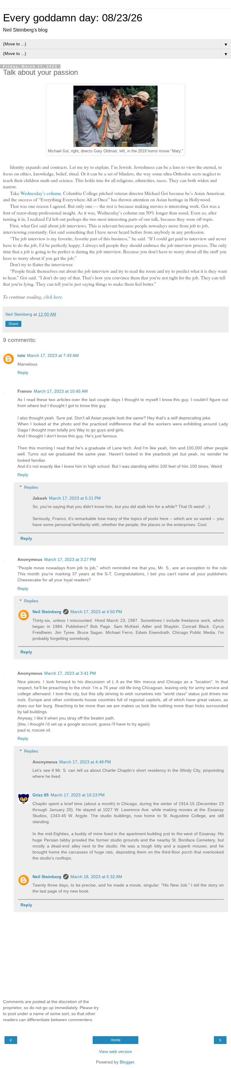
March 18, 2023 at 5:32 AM (96, 876)
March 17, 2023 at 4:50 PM (96, 611)
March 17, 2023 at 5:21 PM (75, 498)
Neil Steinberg (46, 611)
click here (53, 297)
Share (13, 324)
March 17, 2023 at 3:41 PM (70, 673)
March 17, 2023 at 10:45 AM (61, 391)
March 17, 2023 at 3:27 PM (70, 559)
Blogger (127, 1062)
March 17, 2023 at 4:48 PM (85, 761)
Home (116, 1040)
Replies (31, 487)
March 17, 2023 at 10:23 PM (78, 795)
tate (21, 355)
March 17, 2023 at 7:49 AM (53, 355)
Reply (22, 372)
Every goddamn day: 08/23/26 (72, 17)
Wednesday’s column (40, 193)
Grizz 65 (40, 795)
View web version (115, 1051)
